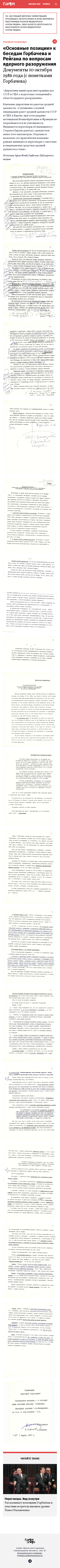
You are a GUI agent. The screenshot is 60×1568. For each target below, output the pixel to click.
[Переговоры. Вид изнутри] (30, 1486)
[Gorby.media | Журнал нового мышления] (30, 1561)
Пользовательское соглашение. (29, 1553)
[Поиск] (56, 4)
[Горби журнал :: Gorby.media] (14, 4)
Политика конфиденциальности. (30, 1556)
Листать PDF (34, 4)
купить (46, 4)
